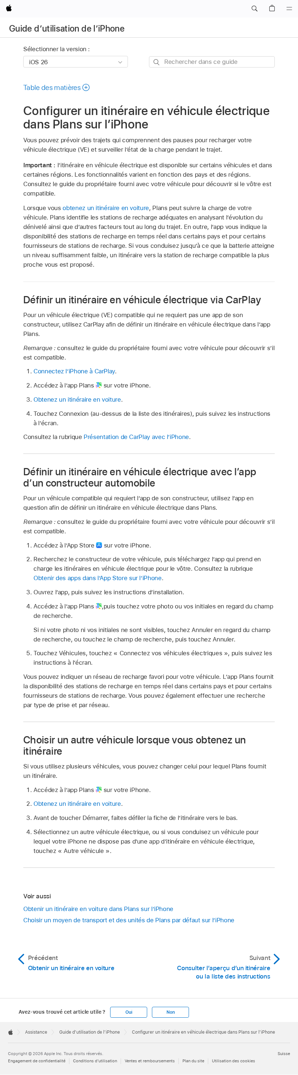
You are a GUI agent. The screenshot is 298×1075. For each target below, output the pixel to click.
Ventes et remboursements (150, 1060)
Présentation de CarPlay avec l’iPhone (136, 436)
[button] (254, 8)
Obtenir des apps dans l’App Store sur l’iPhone (97, 578)
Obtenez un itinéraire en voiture (77, 399)
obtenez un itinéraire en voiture (106, 208)
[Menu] (289, 8)
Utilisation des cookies (233, 1060)
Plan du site (193, 1060)
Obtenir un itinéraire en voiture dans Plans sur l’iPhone (98, 908)
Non (170, 1012)
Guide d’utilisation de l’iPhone (67, 28)
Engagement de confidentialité (36, 1060)
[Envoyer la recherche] (157, 62)
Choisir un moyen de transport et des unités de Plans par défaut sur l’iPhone (128, 920)
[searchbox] (212, 61)
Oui (128, 1012)
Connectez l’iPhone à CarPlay (74, 371)
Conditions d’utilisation (95, 1060)
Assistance (36, 1032)
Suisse (284, 1053)
